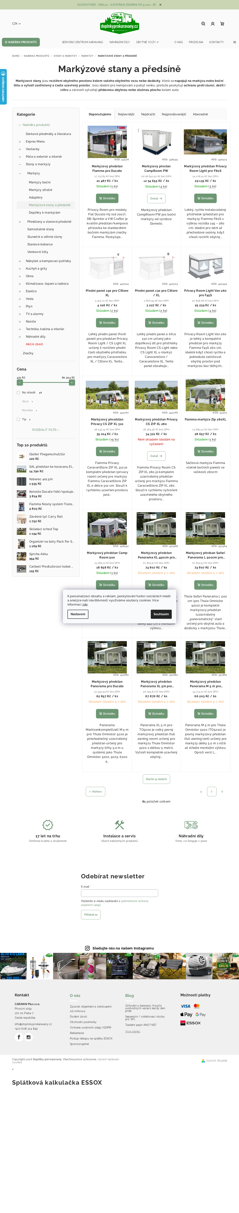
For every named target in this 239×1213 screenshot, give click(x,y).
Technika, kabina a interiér (45, 329)
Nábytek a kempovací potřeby (48, 261)
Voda (30, 299)
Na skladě (32, 392)
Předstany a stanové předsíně (49, 221)
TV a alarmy (35, 314)
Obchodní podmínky (83, 1022)
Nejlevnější (126, 114)
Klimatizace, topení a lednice (47, 283)
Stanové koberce (40, 244)
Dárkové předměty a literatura (48, 134)
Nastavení (78, 614)
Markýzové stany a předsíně (49, 205)
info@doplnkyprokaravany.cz (33, 1024)
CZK (14, 23)
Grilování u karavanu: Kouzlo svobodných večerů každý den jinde (145, 1008)
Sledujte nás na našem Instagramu (123, 948)
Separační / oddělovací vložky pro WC (145, 1018)
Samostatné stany (40, 229)
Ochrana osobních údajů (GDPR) (90, 1027)
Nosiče (31, 321)
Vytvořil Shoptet (216, 1060)
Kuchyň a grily (36, 268)
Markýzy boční (40, 182)
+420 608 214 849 (26, 1028)
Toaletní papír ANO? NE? (141, 1025)
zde (85, 604)
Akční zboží (34, 344)
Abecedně (200, 114)
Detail (154, 198)
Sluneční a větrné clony (44, 237)
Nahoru (97, 791)
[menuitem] (21, 42)
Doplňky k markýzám (44, 212)
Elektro (31, 291)
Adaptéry (36, 197)
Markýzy (33, 173)
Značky (28, 353)
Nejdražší (148, 114)
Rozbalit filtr (44, 430)
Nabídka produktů (36, 125)
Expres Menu (35, 141)
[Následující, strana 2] (212, 791)
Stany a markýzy (38, 164)
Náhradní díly (36, 336)
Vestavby (33, 149)
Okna (30, 276)
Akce (27, 401)
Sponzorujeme (79, 1043)
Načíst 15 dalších (156, 779)
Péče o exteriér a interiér (44, 156)
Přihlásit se (90, 914)
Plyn (29, 306)
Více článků (132, 1031)
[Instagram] (28, 1037)
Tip (26, 419)
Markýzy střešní (40, 190)
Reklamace (77, 1033)
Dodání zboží (78, 1016)
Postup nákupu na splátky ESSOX (91, 1038)
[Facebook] (19, 1037)
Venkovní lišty (37, 252)
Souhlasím (161, 614)
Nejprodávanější (174, 114)
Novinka (29, 410)
